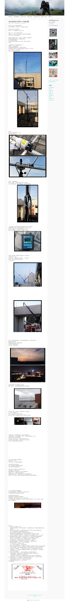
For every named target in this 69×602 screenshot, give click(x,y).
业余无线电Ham (16, 16)
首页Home (10, 16)
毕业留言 (50, 95)
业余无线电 (51, 87)
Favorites (57, 80)
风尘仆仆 (50, 100)
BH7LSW (19, 23)
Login (50, 80)
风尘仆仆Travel (23, 16)
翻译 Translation (44, 16)
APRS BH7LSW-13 (52, 81)
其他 (50, 88)
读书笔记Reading (37, 16)
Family (53, 80)
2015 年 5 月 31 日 (13, 23)
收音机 (50, 92)
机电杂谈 (50, 93)
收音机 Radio (30, 16)
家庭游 (50, 90)
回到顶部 (34, 596)
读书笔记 (50, 98)
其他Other (50, 16)
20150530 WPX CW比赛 (18, 22)
